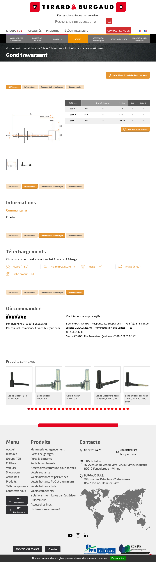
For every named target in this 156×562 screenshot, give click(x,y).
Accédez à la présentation (130, 75)
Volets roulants (40, 472)
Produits (52, 30)
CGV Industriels (19, 500)
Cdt (132, 103)
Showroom (13, 472)
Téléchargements (75, 30)
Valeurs (11, 468)
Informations (29, 87)
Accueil (10, 449)
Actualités (34, 30)
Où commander (75, 87)
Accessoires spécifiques (98, 39)
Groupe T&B (13, 459)
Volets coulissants (42, 491)
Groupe (14, 30)
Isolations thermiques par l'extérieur (53, 495)
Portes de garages (37, 39)
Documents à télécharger (52, 87)
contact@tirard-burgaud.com (129, 451)
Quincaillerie (38, 500)
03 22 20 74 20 (92, 449)
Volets (78, 39)
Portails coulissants (43, 463)
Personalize (117, 558)
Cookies (52, 549)
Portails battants (41, 459)
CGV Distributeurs (19, 510)
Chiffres (11, 463)
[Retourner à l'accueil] (78, 6)
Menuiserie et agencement (16, 39)
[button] (34, 128)
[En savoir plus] (100, 549)
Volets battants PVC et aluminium (52, 481)
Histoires (11, 454)
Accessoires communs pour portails (53, 468)
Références (13, 87)
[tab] (12, 164)
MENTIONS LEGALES (27, 549)
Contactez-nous (118, 30)
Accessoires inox (119, 39)
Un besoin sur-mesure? (139, 39)
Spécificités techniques (137, 129)
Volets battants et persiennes (49, 477)
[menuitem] (140, 31)
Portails (57, 39)
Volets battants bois (43, 486)
